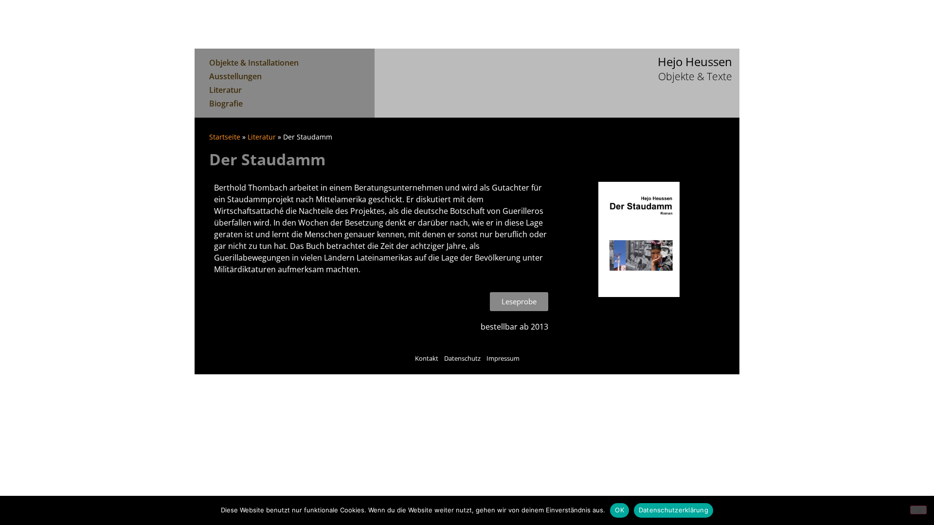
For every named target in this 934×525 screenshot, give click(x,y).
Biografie (226, 103)
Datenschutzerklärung (673, 510)
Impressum (503, 358)
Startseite (224, 136)
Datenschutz (462, 358)
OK (619, 510)
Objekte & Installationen (254, 62)
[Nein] (918, 510)
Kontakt (426, 358)
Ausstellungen (235, 76)
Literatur (225, 90)
